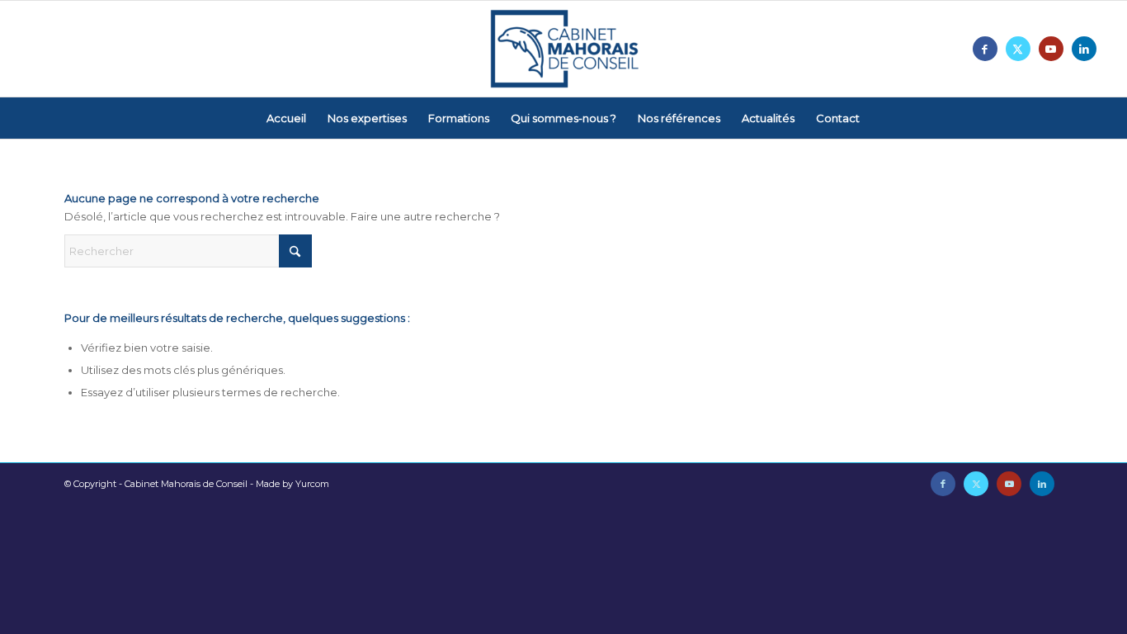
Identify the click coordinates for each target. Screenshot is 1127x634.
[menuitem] (286, 118)
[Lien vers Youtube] (1051, 48)
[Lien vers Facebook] (985, 48)
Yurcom (312, 484)
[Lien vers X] (1018, 48)
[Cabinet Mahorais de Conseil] (563, 49)
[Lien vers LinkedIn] (1084, 48)
